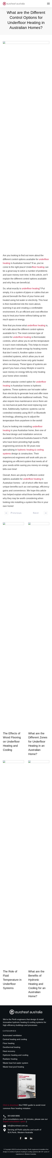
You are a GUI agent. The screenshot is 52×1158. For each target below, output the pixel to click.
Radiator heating (10, 1059)
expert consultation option (14, 1121)
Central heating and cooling (15, 1039)
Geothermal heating (11, 1047)
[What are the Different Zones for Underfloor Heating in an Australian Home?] (38, 626)
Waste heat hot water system (15, 1063)
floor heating (38, 267)
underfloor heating (31, 288)
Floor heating (8, 1043)
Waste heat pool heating (13, 1067)
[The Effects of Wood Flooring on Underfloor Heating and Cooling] (13, 626)
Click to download (10, 1105)
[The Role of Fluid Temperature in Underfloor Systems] (13, 864)
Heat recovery (9, 1051)
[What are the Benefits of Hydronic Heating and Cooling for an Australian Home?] (38, 864)
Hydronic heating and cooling (15, 1055)
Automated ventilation (12, 1035)
